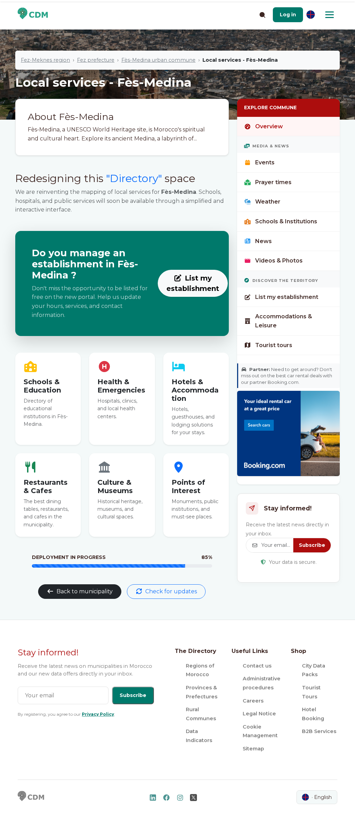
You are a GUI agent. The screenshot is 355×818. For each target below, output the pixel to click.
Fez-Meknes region (45, 60)
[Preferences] (310, 14)
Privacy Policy (98, 714)
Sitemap (253, 749)
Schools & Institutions (286, 221)
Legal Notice (259, 714)
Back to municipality (85, 591)
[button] (288, 14)
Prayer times (273, 182)
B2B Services (319, 731)
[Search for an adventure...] (262, 14)
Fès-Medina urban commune (158, 60)
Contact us (257, 666)
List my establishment (192, 283)
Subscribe (312, 545)
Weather (267, 201)
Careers (253, 701)
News (263, 241)
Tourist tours (273, 345)
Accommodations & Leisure (283, 321)
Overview (269, 126)
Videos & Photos (279, 260)
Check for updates (171, 591)
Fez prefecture (95, 60)
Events (265, 162)
